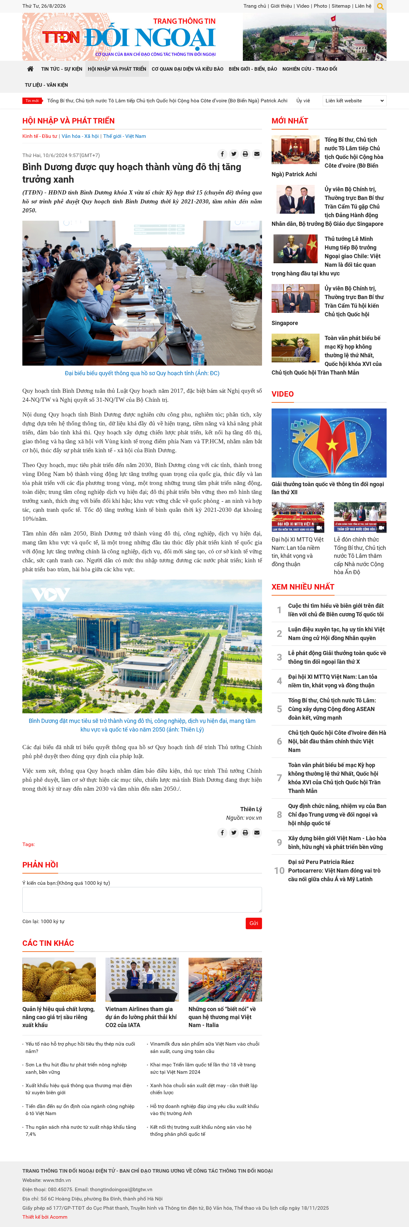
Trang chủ (254, 6)
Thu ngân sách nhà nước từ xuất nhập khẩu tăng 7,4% (81, 1130)
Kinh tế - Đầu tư (39, 136)
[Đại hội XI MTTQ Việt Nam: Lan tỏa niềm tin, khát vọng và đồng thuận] (298, 517)
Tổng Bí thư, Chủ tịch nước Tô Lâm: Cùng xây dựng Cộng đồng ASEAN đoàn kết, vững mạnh (332, 709)
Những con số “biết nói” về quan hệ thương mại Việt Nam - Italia (222, 1017)
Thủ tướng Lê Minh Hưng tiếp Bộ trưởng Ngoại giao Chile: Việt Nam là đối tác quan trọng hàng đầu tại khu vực (326, 256)
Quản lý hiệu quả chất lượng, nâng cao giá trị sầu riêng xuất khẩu (58, 1017)
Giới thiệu (281, 6)
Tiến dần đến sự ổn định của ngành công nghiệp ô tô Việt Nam (80, 1109)
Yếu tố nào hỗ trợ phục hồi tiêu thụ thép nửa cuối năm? (80, 1047)
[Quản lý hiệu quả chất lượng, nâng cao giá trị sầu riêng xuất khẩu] (59, 980)
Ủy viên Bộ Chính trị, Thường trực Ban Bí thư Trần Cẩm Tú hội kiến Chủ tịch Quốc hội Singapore (328, 305)
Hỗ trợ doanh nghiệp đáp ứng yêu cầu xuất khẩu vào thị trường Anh (204, 1109)
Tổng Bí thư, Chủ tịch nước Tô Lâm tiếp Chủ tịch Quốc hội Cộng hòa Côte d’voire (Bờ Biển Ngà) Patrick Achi (126, 101)
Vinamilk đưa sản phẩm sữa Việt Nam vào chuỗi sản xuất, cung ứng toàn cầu (204, 1047)
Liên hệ (363, 6)
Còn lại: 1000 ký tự (43, 921)
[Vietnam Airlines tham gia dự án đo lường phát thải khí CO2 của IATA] (142, 980)
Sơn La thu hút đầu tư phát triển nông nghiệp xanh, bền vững (76, 1068)
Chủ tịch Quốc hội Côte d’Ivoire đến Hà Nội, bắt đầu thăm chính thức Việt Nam (337, 741)
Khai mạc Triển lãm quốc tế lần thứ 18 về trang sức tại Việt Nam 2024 (203, 1068)
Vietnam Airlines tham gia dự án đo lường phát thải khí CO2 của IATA (141, 1017)
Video (303, 6)
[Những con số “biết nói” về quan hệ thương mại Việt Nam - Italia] (225, 980)
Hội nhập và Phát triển (68, 120)
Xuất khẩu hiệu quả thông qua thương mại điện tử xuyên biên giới (79, 1089)
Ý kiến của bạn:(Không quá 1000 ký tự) (66, 883)
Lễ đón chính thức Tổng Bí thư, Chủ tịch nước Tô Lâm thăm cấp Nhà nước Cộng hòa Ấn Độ (360, 555)
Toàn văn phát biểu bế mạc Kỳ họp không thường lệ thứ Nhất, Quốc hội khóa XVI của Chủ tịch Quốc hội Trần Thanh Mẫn (327, 355)
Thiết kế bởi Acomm (44, 1217)
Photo (320, 6)
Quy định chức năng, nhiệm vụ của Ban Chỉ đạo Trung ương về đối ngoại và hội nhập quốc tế (337, 815)
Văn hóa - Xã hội (80, 136)
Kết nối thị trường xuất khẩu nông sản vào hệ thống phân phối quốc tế (200, 1130)
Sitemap (341, 6)
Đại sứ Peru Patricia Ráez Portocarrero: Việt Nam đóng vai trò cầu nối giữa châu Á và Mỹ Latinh (334, 871)
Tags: (28, 844)
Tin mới (32, 101)
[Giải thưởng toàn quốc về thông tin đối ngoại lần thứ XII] (329, 443)
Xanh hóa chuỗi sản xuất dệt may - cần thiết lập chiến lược (204, 1089)
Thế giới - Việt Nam (124, 136)
